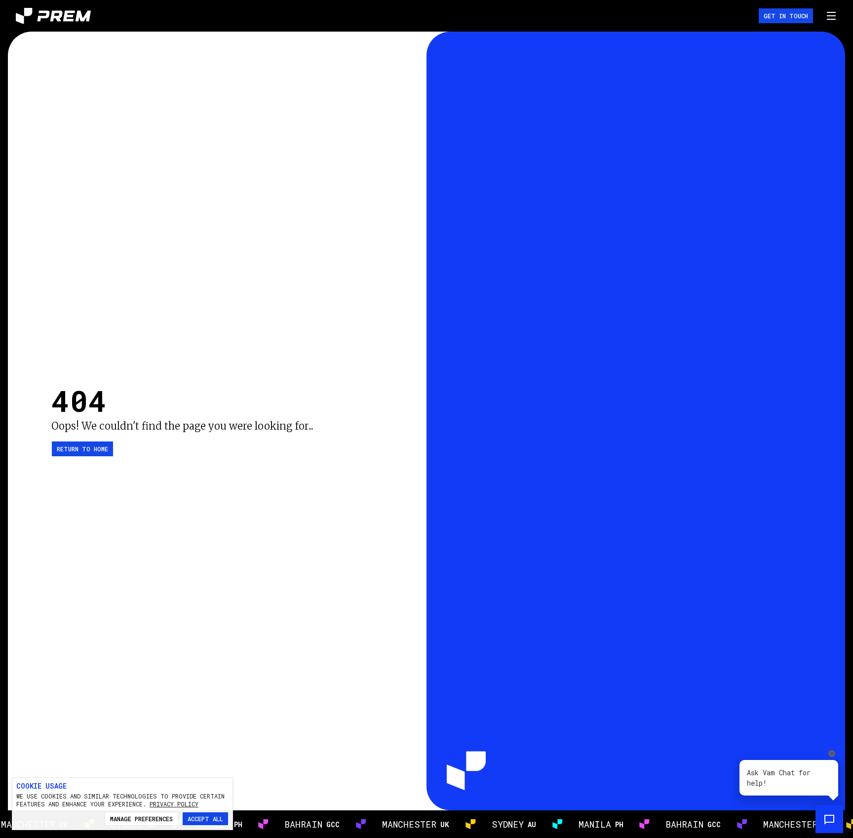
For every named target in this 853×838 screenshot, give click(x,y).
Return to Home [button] (82, 449)
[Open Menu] (831, 16)
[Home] (53, 16)
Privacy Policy (174, 804)
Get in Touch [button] (786, 16)
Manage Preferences (141, 819)
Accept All (205, 819)
